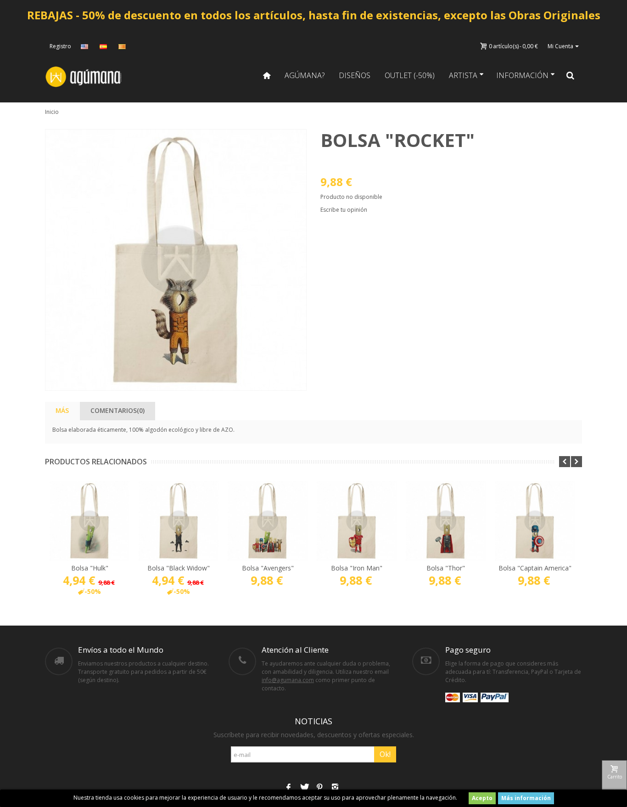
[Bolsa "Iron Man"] (357, 521)
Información (522, 75)
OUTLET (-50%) (410, 75)
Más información (526, 798)
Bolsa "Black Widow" (178, 568)
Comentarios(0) (117, 410)
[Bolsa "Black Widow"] (178, 521)
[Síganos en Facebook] (288, 788)
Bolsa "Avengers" (268, 568)
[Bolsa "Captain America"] (535, 521)
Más (62, 410)
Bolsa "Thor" (445, 568)
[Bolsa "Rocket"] (175, 260)
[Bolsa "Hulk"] (89, 521)
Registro (60, 46)
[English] (85, 46)
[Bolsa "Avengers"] (268, 521)
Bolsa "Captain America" (534, 568)
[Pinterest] (319, 788)
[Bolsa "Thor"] (446, 521)
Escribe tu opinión (343, 210)
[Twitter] (304, 788)
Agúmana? (305, 75)
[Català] (123, 46)
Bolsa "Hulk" (89, 568)
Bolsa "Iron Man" (356, 568)
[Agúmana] (84, 76)
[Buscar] (570, 75)
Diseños (354, 75)
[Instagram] (335, 788)
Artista (463, 75)
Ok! (385, 754)
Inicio (52, 112)
